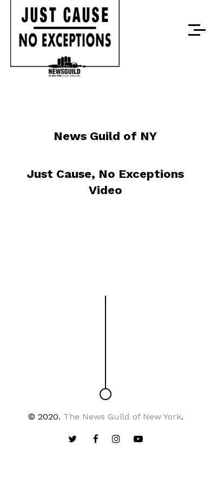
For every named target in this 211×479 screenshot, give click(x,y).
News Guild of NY (105, 136)
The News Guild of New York (122, 416)
